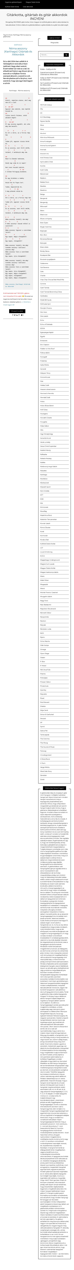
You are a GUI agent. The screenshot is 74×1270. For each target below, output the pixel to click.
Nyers (42, 637)
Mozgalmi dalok (46, 596)
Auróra (42, 166)
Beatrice (43, 190)
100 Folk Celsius (46, 105)
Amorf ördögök (46, 141)
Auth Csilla (44, 170)
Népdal (43, 625)
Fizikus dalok (45, 353)
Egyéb (42, 336)
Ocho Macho (45, 641)
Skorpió (43, 718)
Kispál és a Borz (46, 515)
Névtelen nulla (45, 629)
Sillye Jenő (44, 710)
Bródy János (44, 251)
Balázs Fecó (44, 182)
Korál (42, 531)
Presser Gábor (45, 682)
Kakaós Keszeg (45, 458)
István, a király (45, 442)
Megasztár (44, 584)
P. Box (42, 661)
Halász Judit (44, 385)
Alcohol (43, 133)
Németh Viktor (45, 613)
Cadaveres (44, 263)
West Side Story (46, 771)
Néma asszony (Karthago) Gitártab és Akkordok (18, 51)
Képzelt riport (45, 487)
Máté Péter (44, 580)
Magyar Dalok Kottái (33, 2)
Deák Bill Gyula (45, 300)
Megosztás (54, 42)
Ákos (42, 125)
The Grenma (44, 739)
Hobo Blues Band (46, 406)
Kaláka (42, 462)
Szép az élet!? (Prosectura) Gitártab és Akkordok (54, 79)
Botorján (43, 243)
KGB (41, 499)
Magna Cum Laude (47, 564)
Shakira (42, 706)
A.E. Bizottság (45, 117)
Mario (42, 576)
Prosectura (44, 686)
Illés (41, 430)
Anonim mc (44, 154)
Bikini (42, 210)
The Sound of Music (47, 747)
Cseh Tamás (44, 288)
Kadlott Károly (45, 450)
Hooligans (44, 414)
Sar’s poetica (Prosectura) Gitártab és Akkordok (54, 84)
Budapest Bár (45, 255)
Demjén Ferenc (46, 308)
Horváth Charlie (46, 418)
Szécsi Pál (43, 731)
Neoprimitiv (44, 617)
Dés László (44, 316)
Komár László (45, 523)
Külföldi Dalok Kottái (12, 7)
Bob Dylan (44, 223)
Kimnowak (44, 507)
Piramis (42, 674)
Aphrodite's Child (46, 162)
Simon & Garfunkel (47, 714)
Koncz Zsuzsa (45, 527)
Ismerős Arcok (45, 438)
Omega (43, 649)
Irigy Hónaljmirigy (46, 434)
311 (41, 113)
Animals (43, 150)
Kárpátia (43, 471)
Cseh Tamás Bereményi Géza (51, 292)
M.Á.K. (42, 556)
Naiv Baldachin (45, 605)
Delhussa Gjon (45, 304)
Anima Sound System (48, 145)
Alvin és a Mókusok (47, 137)
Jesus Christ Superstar (48, 446)
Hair (41, 381)
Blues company (46, 219)
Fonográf (43, 357)
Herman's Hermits (47, 393)
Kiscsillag (43, 511)
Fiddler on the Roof (47, 349)
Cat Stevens (44, 267)
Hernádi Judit (45, 397)
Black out (43, 215)
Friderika (43, 361)
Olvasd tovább (17, 311)
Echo (42, 320)
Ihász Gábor (44, 426)
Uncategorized (45, 755)
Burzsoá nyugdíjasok (47, 259)
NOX (42, 633)
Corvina (43, 284)
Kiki (41, 503)
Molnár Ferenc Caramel (49, 592)
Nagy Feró (44, 601)
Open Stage (44, 653)
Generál (43, 369)
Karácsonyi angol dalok (48, 466)
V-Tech (42, 763)
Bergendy (44, 202)
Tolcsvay (43, 751)
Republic (43, 694)
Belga (42, 194)
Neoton (43, 621)
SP (41, 722)
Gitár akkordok (28, 7)
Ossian (42, 657)
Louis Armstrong (46, 552)
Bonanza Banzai (46, 239)
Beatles (43, 186)
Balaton (43, 178)
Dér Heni (43, 312)
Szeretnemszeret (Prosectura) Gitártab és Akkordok (52, 73)
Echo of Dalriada (46, 324)
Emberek (43, 341)
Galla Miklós (44, 365)
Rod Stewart (44, 702)
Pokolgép (44, 678)
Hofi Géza (43, 410)
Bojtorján (43, 231)
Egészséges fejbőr (46, 332)
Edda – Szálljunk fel (48, 69)
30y (41, 109)
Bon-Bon (43, 235)
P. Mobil (43, 666)
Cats (41, 271)
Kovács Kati (44, 540)
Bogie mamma (45, 227)
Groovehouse (45, 377)
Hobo (42, 401)
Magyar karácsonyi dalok (49, 572)
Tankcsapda (44, 735)
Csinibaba (43, 296)
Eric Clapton (44, 345)
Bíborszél (43, 206)
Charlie (42, 276)
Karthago (18, 45)
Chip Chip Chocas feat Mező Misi (52, 280)
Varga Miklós (44, 767)
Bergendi (43, 198)
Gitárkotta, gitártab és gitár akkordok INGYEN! (37, 17)
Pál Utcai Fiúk (45, 670)
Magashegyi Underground (50, 560)
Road (42, 698)
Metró (42, 588)
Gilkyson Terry (45, 373)
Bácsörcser (44, 174)
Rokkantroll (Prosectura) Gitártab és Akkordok (54, 89)
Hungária (43, 422)
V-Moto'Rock (45, 759)
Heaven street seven (48, 389)
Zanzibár (43, 775)
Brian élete (44, 247)
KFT (41, 495)
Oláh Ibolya (44, 645)
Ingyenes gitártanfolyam (13, 2)
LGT (41, 548)
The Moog (44, 743)
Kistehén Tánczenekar (48, 519)
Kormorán (44, 536)
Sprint (42, 726)
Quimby (43, 690)
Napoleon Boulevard (48, 609)
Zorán (42, 779)
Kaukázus (43, 479)
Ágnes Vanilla (45, 121)
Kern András (44, 491)
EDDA (42, 328)
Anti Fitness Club (46, 158)
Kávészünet (44, 483)
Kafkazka (43, 454)
